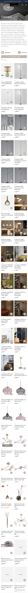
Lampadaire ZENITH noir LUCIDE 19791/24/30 (7, 374)
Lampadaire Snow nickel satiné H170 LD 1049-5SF (7, 533)
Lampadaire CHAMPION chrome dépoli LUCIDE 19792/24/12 (7, 266)
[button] (22, 5)
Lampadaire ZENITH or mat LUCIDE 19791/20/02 (19, 294)
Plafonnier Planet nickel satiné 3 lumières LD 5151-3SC (20, 452)
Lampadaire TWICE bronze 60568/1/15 (19, 108)
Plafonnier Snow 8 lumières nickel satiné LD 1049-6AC (7, 560)
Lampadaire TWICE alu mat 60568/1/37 (6, 108)
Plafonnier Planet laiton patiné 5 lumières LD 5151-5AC (7, 452)
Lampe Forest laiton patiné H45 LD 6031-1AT (20, 374)
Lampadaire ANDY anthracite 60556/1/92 (6, 134)
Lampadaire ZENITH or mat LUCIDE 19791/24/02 (19, 348)
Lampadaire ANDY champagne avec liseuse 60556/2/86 (20, 161)
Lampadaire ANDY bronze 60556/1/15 (5, 160)
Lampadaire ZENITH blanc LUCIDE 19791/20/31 (6, 321)
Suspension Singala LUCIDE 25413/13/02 (19, 214)
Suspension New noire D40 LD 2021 (6, 426)
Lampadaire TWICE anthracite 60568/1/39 (20, 82)
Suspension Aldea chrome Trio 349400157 (7, 214)
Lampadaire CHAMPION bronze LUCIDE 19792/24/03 (7, 294)
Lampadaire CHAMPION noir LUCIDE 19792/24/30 (20, 266)
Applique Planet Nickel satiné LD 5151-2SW (20, 479)
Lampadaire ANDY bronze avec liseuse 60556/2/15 (19, 188)
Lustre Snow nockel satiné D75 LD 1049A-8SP (19, 533)
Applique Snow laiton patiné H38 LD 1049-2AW (19, 505)
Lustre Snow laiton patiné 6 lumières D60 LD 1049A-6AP (20, 560)
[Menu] (2, 5)
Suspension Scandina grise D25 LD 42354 (6, 504)
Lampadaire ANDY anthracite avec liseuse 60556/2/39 (6, 188)
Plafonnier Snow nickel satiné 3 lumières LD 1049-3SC (20, 587)
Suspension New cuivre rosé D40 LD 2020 (20, 426)
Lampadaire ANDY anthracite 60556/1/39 (19, 134)
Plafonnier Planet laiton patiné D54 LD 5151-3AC (7, 479)
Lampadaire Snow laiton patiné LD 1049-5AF (7, 586)
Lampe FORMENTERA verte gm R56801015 (6, 82)
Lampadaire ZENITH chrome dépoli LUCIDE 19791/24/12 (6, 348)
